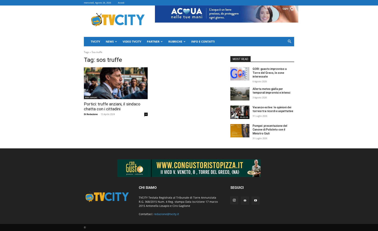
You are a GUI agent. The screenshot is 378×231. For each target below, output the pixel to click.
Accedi (121, 2)
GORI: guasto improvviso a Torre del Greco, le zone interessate (270, 72)
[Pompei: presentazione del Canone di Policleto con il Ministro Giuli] (239, 130)
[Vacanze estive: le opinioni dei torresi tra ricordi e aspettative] (239, 112)
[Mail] (245, 201)
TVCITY (95, 41)
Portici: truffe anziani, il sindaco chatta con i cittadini (112, 106)
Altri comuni (91, 97)
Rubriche (175, 41)
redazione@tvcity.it (166, 214)
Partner (153, 41)
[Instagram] (234, 200)
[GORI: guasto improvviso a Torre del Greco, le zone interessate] (239, 73)
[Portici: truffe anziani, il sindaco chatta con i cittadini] (116, 83)
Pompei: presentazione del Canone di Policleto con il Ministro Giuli (270, 129)
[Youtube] (255, 201)
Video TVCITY (132, 41)
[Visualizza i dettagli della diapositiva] (189, 168)
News (110, 41)
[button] (289, 42)
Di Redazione (91, 114)
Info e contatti (203, 41)
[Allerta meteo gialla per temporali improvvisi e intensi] (239, 93)
